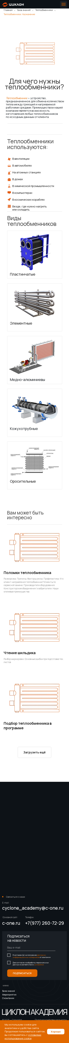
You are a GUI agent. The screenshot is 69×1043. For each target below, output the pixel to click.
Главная (8, 10)
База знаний (24, 10)
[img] (13, 5)
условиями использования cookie (23, 1036)
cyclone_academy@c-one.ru (32, 908)
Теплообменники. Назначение (19, 14)
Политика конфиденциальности (51, 1019)
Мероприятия (9, 994)
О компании (8, 998)
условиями (39, 964)
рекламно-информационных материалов (29, 956)
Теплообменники (44, 10)
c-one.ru (11, 923)
